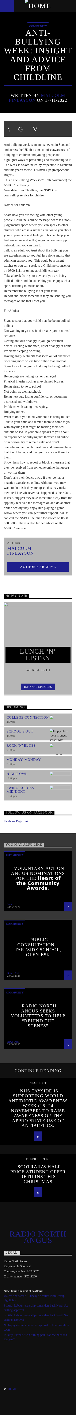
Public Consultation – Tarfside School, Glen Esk (38, 947)
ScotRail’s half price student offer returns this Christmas (38, 1174)
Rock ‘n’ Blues (21, 745)
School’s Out (20, 731)
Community (38, 26)
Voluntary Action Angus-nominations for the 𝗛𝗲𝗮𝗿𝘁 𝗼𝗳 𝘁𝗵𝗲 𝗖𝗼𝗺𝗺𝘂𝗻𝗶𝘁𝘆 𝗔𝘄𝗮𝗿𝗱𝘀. (38, 878)
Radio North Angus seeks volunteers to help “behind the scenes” (38, 1015)
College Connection (28, 717)
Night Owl (17, 774)
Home (12, 1389)
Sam (9, 904)
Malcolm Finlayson (20, 550)
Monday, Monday (24, 759)
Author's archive (38, 567)
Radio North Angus (38, 1237)
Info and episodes (38, 686)
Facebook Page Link (16, 821)
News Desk (13, 972)
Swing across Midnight (20, 789)
